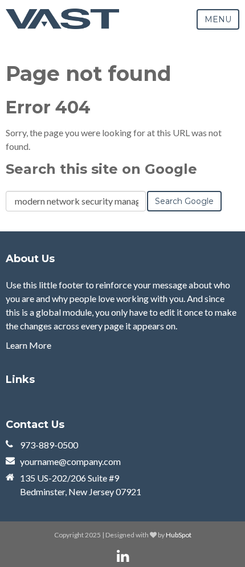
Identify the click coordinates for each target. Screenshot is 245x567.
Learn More (28, 345)
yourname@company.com (70, 461)
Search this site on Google (101, 169)
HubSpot (178, 535)
